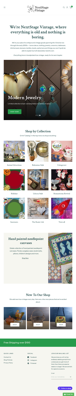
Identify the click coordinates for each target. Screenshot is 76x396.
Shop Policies (8, 360)
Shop (15, 324)
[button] (14, 111)
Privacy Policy (8, 363)
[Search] (63, 7)
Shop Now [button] (25, 258)
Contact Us (7, 357)
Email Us (69, 394)
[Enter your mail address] (70, 376)
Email (52, 373)
